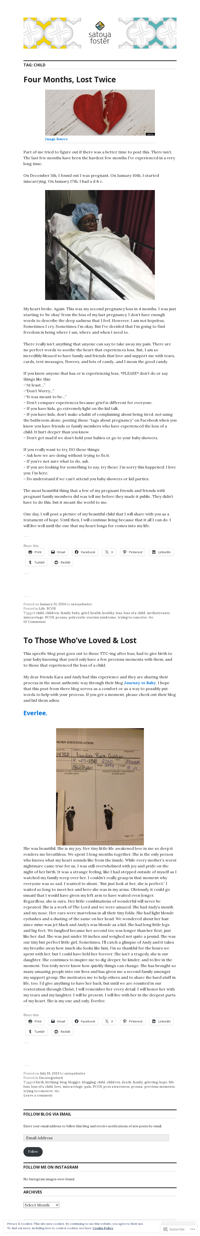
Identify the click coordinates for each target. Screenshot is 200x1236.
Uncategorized (51, 1078)
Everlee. (35, 713)
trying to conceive (132, 617)
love (57, 1087)
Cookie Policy (103, 1228)
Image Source (56, 139)
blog (63, 1082)
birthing (51, 1082)
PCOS (51, 609)
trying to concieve (38, 1091)
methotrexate (158, 613)
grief (85, 613)
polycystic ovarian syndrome (92, 617)
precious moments (159, 1087)
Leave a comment (37, 1095)
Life (42, 609)
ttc (151, 617)
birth (40, 1082)
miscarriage (33, 617)
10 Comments (34, 622)
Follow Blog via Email (47, 1114)
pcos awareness (116, 1087)
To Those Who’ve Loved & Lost (80, 640)
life (171, 1082)
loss (119, 613)
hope (163, 1082)
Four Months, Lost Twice (69, 79)
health (95, 613)
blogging (89, 1082)
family (138, 1082)
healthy (108, 613)
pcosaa (61, 617)
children (52, 613)
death (126, 1082)
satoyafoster (81, 604)
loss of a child (134, 613)
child (40, 613)
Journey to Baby (140, 682)
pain (87, 1087)
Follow (33, 1152)
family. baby (70, 613)
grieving (151, 1082)
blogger (74, 1082)
